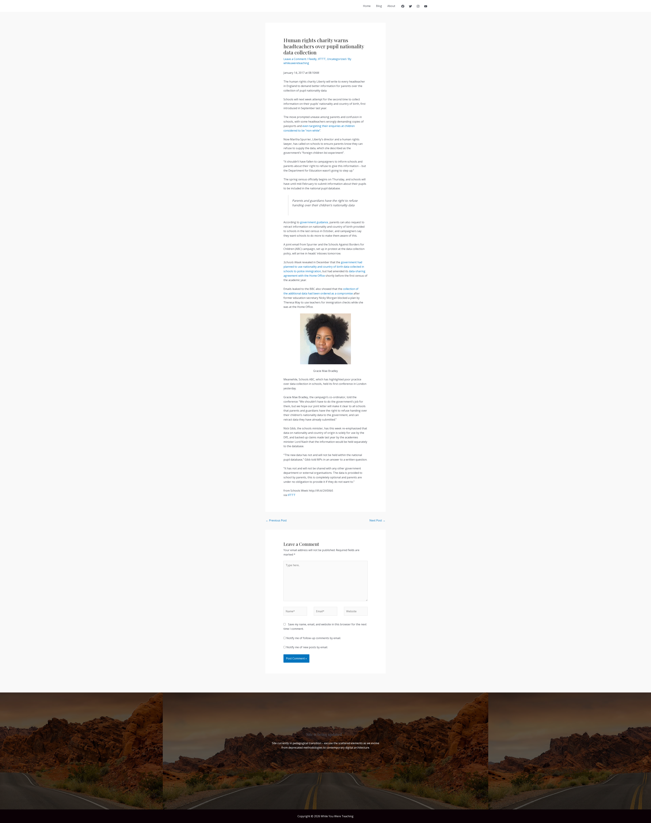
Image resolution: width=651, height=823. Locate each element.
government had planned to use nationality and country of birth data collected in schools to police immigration (323, 266)
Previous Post (276, 520)
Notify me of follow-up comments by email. (313, 638)
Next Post (377, 520)
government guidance (314, 222)
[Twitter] (410, 6)
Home (367, 6)
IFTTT (322, 59)
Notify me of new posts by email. (307, 647)
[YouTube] (425, 6)
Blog (379, 6)
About (391, 6)
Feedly (313, 59)
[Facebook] (402, 6)
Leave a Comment (294, 59)
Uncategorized (336, 59)
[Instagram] (418, 6)
